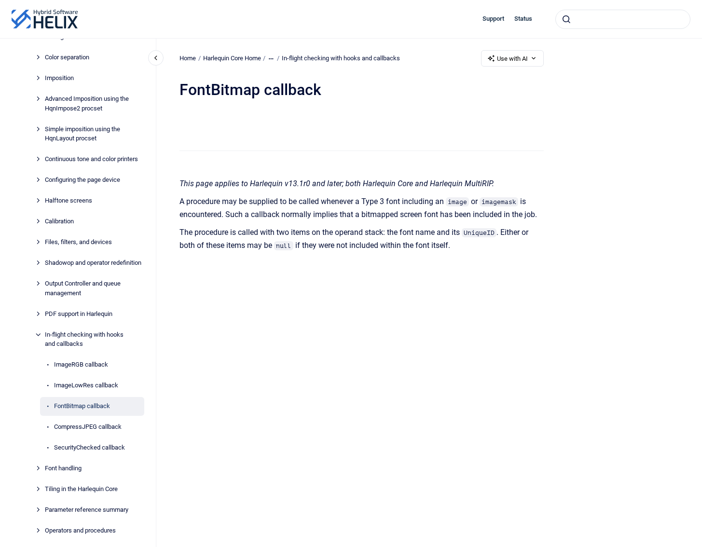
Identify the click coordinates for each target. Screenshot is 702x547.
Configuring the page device (82, 179)
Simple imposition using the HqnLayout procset (82, 133)
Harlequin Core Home (232, 58)
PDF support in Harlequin (78, 313)
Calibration (59, 221)
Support (493, 18)
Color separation (67, 57)
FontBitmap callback (82, 406)
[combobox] (623, 19)
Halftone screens (68, 200)
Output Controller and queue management (83, 288)
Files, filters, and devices (78, 242)
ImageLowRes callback (86, 385)
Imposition (59, 78)
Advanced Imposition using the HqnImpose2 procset (87, 103)
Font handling (63, 468)
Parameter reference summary (86, 509)
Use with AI (512, 58)
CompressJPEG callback (88, 426)
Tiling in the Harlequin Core (81, 488)
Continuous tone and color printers (91, 159)
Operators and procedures (80, 530)
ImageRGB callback (81, 364)
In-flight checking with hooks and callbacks (84, 339)
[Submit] (566, 19)
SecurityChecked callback (89, 447)
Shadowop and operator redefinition (93, 262)
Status (523, 18)
